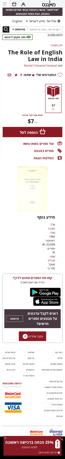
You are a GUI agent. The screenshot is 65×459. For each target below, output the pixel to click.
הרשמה (14, 318)
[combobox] (45, 29)
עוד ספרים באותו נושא (38, 143)
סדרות (59, 358)
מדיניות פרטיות (8, 358)
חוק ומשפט (56, 45)
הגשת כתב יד (28, 375)
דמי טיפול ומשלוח (55, 398)
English (17, 21)
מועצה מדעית (28, 363)
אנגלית (51, 260)
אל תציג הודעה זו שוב (48, 452)
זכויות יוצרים (10, 352)
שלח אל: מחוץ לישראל (42, 21)
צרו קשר (31, 358)
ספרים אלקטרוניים (54, 392)
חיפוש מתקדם (55, 34)
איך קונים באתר (55, 381)
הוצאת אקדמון (56, 363)
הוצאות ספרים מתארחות (52, 369)
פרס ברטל (10, 369)
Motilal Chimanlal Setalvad (40, 65)
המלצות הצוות (44, 158)
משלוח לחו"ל (56, 404)
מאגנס (51, 228)
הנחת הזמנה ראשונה (53, 387)
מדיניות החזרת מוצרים (53, 410)
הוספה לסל (29, 132)
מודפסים (19, 29)
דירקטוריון (30, 369)
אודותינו (31, 352)
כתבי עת (58, 352)
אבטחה (59, 416)
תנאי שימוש (10, 363)
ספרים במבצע (44, 150)
